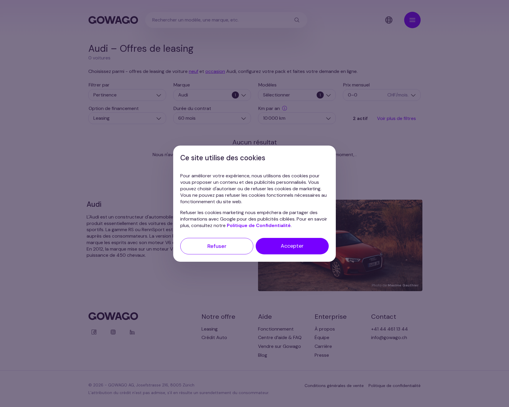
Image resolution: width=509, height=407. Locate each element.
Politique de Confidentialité (259, 225)
